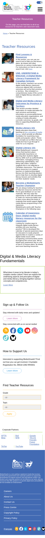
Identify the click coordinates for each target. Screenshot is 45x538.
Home (5, 33)
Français (40, 2)
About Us (8, 496)
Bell (17, 436)
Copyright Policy (11, 513)
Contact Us (9, 502)
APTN (3, 436)
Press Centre (10, 507)
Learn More (8, 285)
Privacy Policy (10, 518)
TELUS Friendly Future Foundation (34, 441)
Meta (3, 438)
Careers (7, 491)
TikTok (4, 446)
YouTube (19, 446)
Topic (5, 403)
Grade (5, 393)
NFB (17, 438)
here (30, 69)
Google (33, 436)
